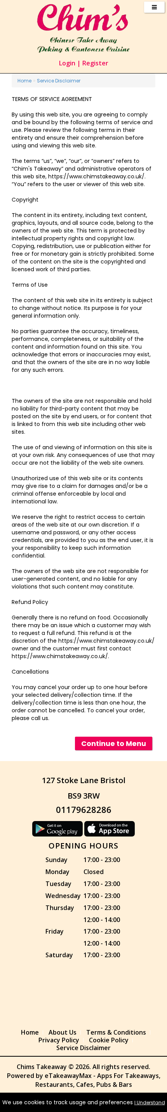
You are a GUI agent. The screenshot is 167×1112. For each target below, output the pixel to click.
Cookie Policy (109, 1040)
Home (24, 80)
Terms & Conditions (116, 1032)
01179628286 (83, 809)
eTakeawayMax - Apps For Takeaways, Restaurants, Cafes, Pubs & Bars (97, 1080)
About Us (63, 1032)
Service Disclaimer (58, 80)
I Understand (149, 1102)
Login (67, 63)
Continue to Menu (113, 743)
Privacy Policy (58, 1040)
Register (95, 63)
